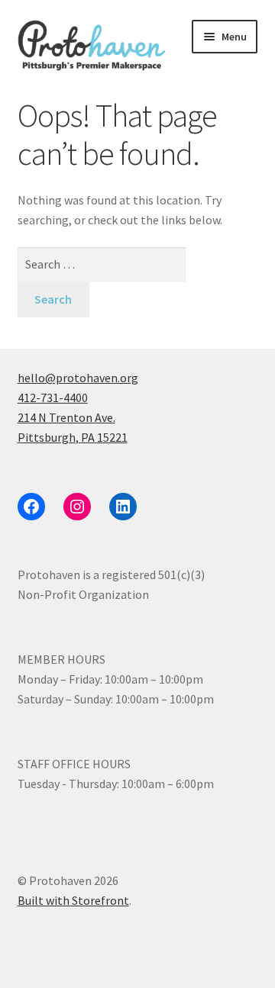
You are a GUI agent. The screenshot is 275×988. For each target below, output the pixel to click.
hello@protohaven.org (78, 377)
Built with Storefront (73, 900)
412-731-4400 (53, 397)
